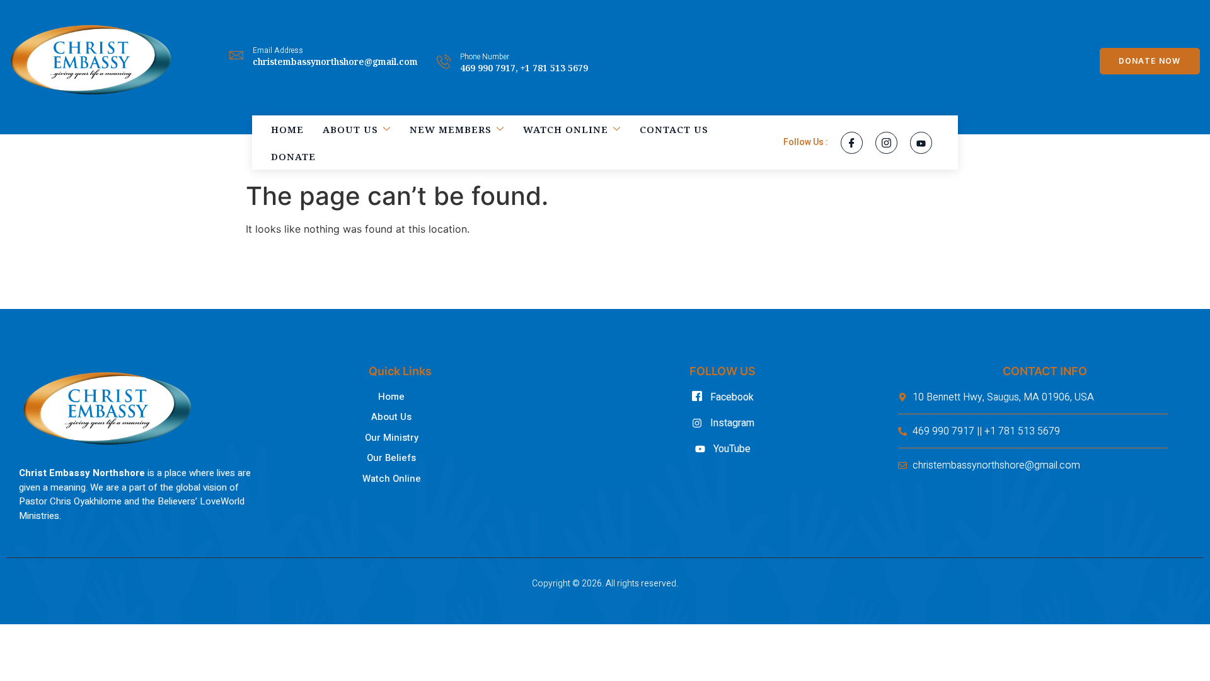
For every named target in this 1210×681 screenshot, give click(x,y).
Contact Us (674, 129)
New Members (451, 129)
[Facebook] (852, 143)
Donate (293, 156)
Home (287, 129)
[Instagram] (886, 143)
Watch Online (565, 129)
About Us (350, 129)
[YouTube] (921, 143)
